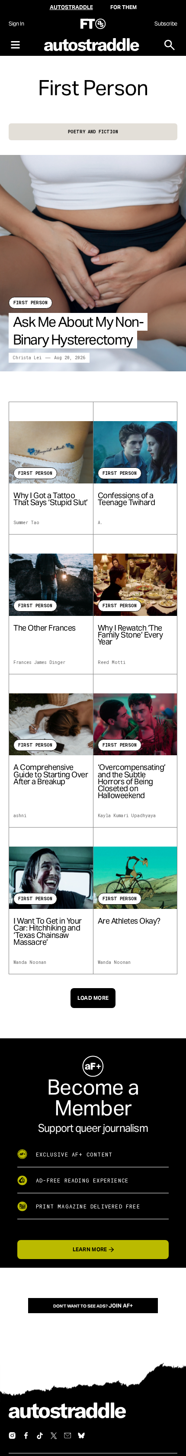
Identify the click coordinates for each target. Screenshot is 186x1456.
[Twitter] (53, 1435)
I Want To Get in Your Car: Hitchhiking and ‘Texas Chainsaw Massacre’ (47, 932)
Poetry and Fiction (93, 132)
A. (100, 522)
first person (30, 303)
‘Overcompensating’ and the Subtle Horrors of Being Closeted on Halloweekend (132, 781)
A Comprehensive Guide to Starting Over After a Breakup (50, 774)
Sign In (16, 23)
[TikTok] (39, 1435)
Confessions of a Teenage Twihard (126, 499)
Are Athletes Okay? (129, 921)
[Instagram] (12, 1435)
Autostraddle (71, 7)
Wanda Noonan (29, 962)
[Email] (67, 1435)
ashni (19, 815)
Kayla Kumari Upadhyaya (127, 815)
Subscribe (165, 23)
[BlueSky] (81, 1435)
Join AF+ (121, 1305)
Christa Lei (27, 358)
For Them (123, 7)
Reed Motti (111, 662)
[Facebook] (25, 1435)
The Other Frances (44, 628)
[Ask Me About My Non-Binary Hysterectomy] (93, 263)
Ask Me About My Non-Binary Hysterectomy (78, 330)
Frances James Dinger (39, 662)
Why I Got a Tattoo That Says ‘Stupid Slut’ (50, 499)
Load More (93, 998)
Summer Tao (26, 522)
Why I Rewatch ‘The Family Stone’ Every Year (130, 635)
